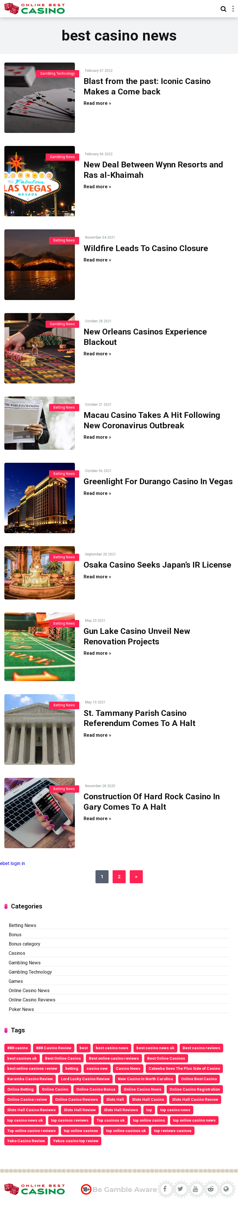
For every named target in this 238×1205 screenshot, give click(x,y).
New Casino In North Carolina (145, 1078)
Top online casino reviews (31, 1130)
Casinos (17, 953)
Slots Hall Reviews (121, 1109)
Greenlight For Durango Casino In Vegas (158, 481)
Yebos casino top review (75, 1140)
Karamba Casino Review (30, 1078)
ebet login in (12, 863)
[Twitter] (180, 1189)
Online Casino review (27, 1099)
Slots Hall (115, 1099)
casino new (97, 1068)
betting (71, 1068)
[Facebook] (165, 1189)
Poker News (21, 1009)
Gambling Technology (57, 74)
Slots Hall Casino (148, 1099)
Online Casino (55, 1089)
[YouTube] (195, 1189)
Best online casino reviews (114, 1058)
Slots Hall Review (80, 1109)
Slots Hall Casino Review (195, 1099)
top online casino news (194, 1120)
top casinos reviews (70, 1120)
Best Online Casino (63, 1058)
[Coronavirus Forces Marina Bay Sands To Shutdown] (39, 98)
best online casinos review (32, 1068)
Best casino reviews (201, 1047)
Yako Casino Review (26, 1140)
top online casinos (81, 1130)
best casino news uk (155, 1047)
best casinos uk (22, 1058)
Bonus (15, 934)
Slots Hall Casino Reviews (31, 1109)
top (149, 1109)
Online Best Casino (199, 1078)
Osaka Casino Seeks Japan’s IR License (157, 565)
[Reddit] (211, 1189)
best (84, 1047)
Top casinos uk (111, 1120)
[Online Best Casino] (34, 7)
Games (16, 981)
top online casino (149, 1120)
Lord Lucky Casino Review (85, 1078)
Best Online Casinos (166, 1058)
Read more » (97, 103)
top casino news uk (25, 1120)
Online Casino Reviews (32, 1000)
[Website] (226, 1189)
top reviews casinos (173, 1130)
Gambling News (62, 157)
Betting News (64, 240)
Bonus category (24, 944)
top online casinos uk (126, 1130)
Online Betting (20, 1089)
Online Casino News (29, 990)
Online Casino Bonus (96, 1089)
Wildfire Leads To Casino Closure (146, 248)
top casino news (175, 1109)
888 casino (17, 1047)
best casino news (112, 1047)
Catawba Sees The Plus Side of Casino (184, 1068)
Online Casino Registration (195, 1089)
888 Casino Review (53, 1047)
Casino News (128, 1068)
